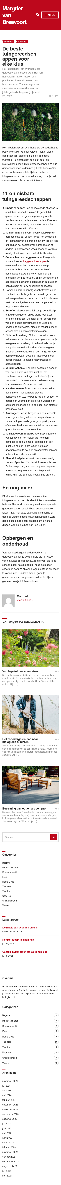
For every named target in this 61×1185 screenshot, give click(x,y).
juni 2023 (6, 1128)
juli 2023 (6, 1123)
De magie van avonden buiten (19, 927)
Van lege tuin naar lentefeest (21, 671)
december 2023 (10, 1104)
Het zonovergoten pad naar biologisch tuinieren (20, 740)
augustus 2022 (9, 1166)
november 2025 (10, 1080)
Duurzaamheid (9, 872)
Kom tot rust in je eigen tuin (18, 939)
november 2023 (10, 1109)
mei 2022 (7, 1175)
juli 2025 (6, 1085)
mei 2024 (7, 1095)
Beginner (8, 42)
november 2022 (10, 1151)
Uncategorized (9, 900)
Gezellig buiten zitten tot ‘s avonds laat (24, 952)
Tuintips (6, 891)
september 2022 (10, 1161)
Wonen (5, 905)
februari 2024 (9, 1099)
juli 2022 (6, 1170)
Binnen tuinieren (10, 867)
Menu (51, 15)
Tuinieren (22, 42)
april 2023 (7, 1137)
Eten (4, 876)
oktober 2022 (8, 1156)
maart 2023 (8, 1142)
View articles (24, 600)
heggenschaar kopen (35, 261)
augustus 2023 (9, 1118)
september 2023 (10, 1114)
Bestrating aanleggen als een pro (24, 808)
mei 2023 (7, 1133)
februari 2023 (9, 1147)
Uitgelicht (6, 895)
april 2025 (7, 1090)
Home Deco (8, 881)
